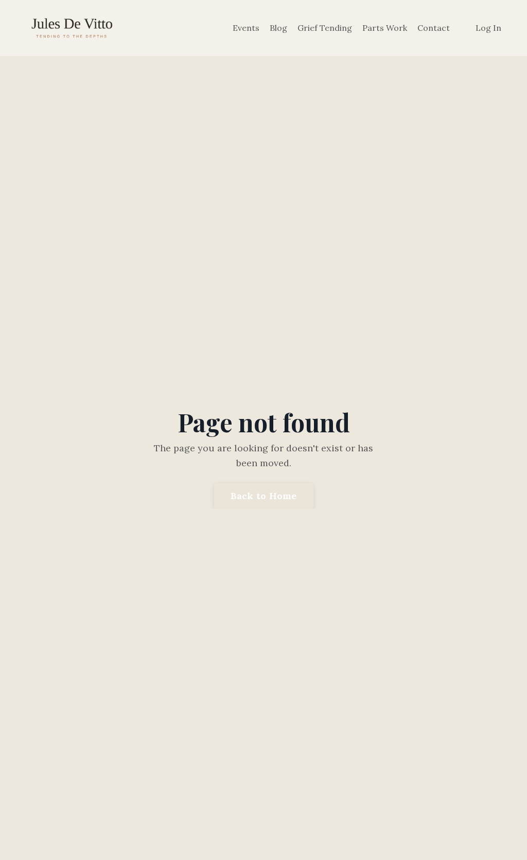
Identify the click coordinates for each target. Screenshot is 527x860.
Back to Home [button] (264, 496)
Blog (278, 28)
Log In (488, 28)
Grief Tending (324, 28)
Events (246, 28)
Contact (433, 28)
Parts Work (384, 28)
